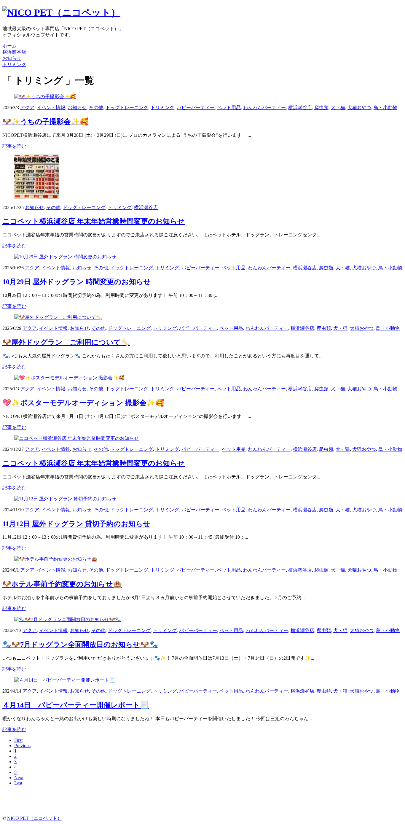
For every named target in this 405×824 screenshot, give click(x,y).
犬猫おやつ (359, 107)
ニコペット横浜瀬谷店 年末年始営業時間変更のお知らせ (93, 221)
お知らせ (77, 107)
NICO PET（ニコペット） (34, 818)
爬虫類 (321, 107)
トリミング (162, 107)
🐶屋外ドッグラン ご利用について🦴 (66, 342)
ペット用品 (229, 107)
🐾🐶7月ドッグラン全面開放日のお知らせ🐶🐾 (80, 644)
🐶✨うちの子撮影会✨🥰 (45, 121)
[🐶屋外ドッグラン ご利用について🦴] (58, 317)
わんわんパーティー (264, 107)
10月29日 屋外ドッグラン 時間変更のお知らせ (76, 282)
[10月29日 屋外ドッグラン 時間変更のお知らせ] (65, 256)
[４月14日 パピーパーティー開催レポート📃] (64, 680)
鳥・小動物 (385, 107)
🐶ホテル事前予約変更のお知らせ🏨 (62, 584)
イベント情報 (51, 107)
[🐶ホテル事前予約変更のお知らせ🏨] (55, 558)
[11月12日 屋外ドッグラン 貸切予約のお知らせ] (65, 498)
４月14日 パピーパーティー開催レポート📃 (75, 705)
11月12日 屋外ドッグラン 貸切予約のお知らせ (76, 524)
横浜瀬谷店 (300, 107)
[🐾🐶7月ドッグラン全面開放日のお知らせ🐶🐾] (67, 619)
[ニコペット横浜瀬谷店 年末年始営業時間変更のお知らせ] (36, 197)
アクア (27, 107)
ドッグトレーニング (127, 107)
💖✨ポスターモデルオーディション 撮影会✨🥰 (83, 403)
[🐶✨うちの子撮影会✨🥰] (45, 96)
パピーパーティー (196, 107)
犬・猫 (338, 107)
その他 (96, 107)
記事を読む (14, 146)
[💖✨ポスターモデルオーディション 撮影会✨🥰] (69, 377)
